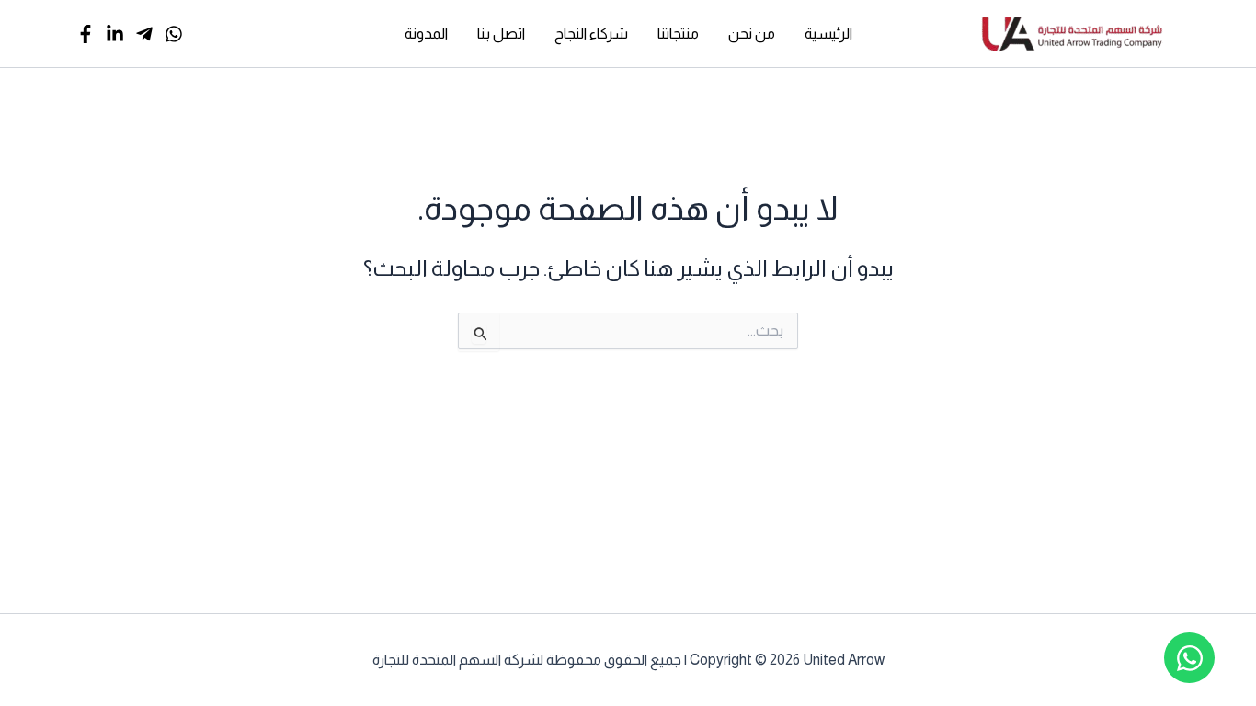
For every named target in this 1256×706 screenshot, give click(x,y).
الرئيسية (828, 33)
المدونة (426, 33)
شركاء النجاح (591, 33)
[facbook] (85, 34)
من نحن (751, 33)
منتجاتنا (678, 33)
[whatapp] (174, 34)
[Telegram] (144, 34)
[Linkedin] (115, 34)
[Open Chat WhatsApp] (1189, 657)
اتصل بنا (501, 33)
